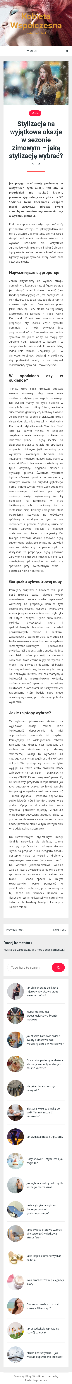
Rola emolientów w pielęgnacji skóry (45, 1282)
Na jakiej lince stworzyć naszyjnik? (41, 1088)
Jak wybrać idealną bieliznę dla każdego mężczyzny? (45, 1185)
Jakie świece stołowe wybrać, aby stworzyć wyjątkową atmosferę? (44, 1233)
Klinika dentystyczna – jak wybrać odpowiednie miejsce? (45, 1354)
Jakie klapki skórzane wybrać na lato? (44, 1257)
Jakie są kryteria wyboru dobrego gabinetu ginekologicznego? (41, 1209)
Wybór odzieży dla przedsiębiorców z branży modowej (42, 1015)
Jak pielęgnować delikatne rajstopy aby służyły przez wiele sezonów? (42, 991)
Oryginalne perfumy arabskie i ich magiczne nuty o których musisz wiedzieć (45, 1064)
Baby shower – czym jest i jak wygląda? (45, 1161)
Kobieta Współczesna (36, 20)
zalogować (23, 949)
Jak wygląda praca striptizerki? (45, 1136)
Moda (35, 113)
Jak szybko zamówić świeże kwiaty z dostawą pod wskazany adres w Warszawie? (45, 1039)
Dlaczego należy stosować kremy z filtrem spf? (43, 1306)
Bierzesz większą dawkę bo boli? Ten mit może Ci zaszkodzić (43, 1112)
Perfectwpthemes (36, 1380)
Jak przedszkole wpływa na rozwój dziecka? (43, 1330)
